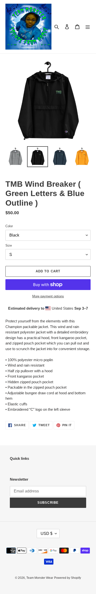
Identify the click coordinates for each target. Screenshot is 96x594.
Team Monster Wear (39, 578)
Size (8, 245)
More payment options (48, 296)
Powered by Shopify (67, 578)
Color (9, 226)
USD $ (46, 533)
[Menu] (87, 26)
